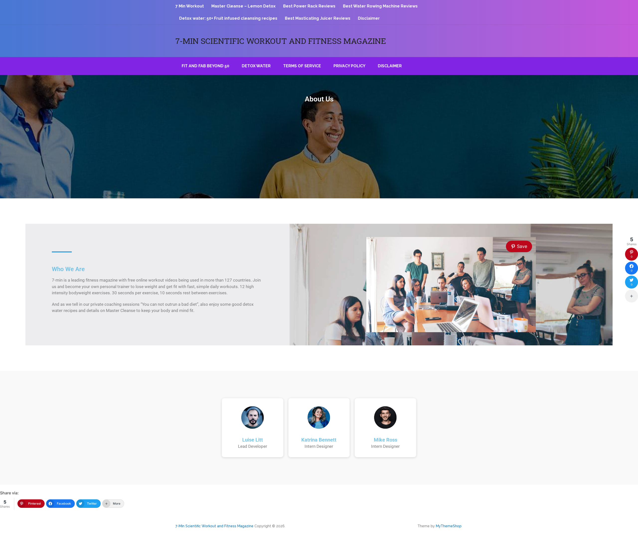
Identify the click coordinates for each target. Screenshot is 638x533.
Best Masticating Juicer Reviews (317, 18)
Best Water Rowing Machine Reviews (380, 6)
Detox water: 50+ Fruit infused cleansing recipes (228, 18)
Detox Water (256, 66)
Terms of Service (302, 66)
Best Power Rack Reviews (309, 6)
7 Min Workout (189, 6)
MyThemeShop (449, 526)
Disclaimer (369, 18)
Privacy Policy (349, 66)
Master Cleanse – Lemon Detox (243, 6)
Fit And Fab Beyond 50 (205, 66)
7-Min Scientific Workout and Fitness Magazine (280, 41)
